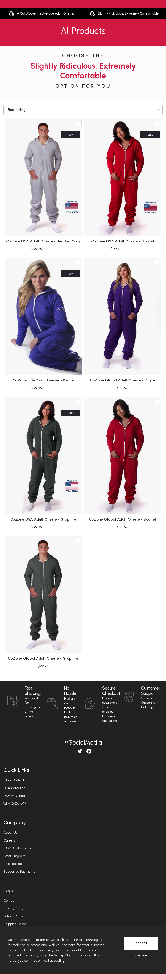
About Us (10, 832)
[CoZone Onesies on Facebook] (87, 751)
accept (141, 943)
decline (141, 955)
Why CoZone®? (14, 803)
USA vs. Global (14, 796)
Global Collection (15, 780)
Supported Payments (19, 871)
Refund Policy (13, 916)
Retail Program (14, 856)
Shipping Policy (14, 924)
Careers (9, 840)
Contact (9, 900)
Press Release (13, 864)
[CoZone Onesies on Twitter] (78, 751)
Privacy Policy (13, 908)
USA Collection (14, 788)
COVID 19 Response (17, 848)
